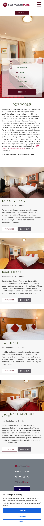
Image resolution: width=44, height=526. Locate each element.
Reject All (22, 521)
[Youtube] (20, 477)
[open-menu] (39, 4)
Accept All (22, 510)
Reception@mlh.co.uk (17, 148)
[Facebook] (16, 477)
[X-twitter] (28, 477)
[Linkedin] (24, 477)
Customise (22, 516)
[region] (22, 508)
